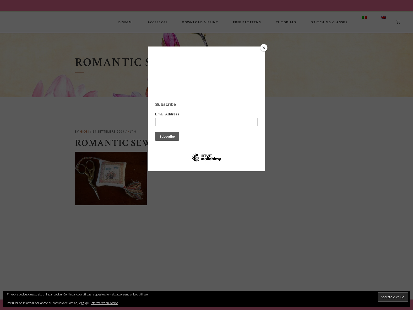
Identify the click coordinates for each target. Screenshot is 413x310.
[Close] (263, 47)
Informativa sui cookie (104, 303)
